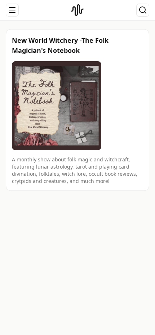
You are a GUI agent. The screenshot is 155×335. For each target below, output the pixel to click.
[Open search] (142, 10)
